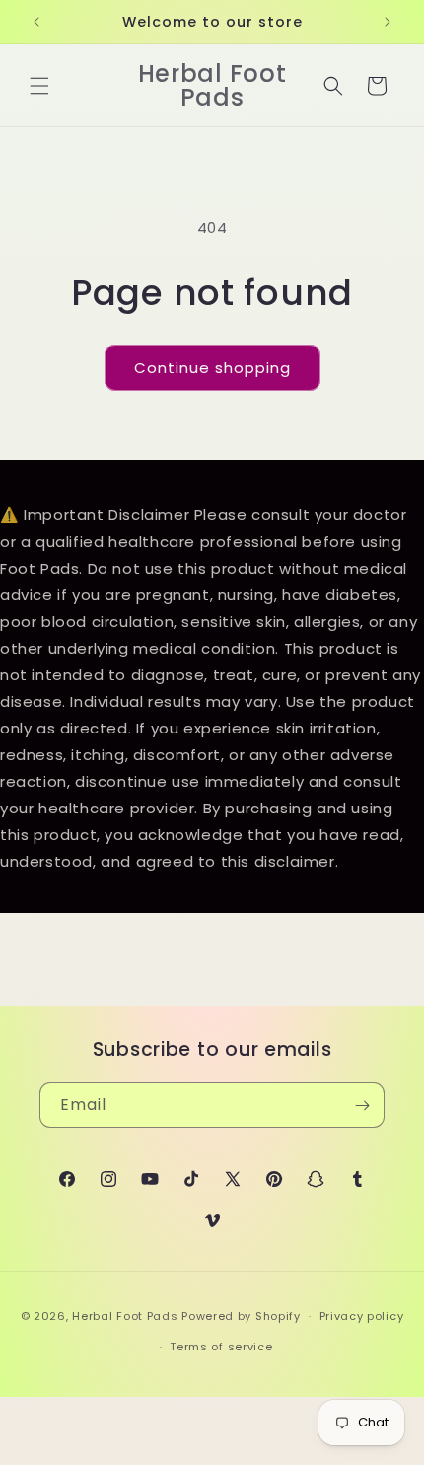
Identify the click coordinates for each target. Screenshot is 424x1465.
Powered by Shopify (241, 1316)
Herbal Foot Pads (124, 1316)
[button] (39, 86)
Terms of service (221, 1346)
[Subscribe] (362, 1105)
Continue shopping (212, 367)
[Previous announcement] (36, 21)
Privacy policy (361, 1316)
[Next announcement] (387, 21)
